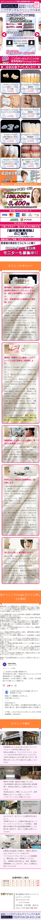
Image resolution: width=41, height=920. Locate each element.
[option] (20, 34)
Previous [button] (4, 34)
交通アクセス (7, 894)
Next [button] (37, 34)
